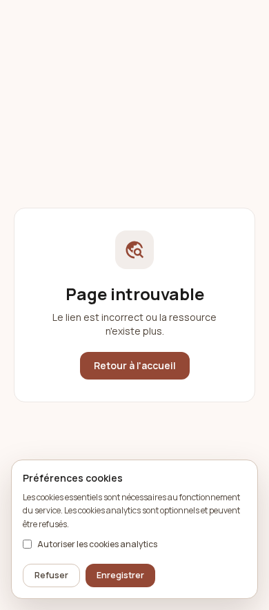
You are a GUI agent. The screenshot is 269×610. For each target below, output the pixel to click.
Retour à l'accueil (135, 365)
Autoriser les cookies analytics (97, 544)
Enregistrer (120, 575)
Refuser (51, 575)
